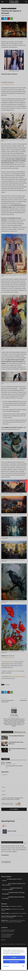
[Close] (26, 466)
